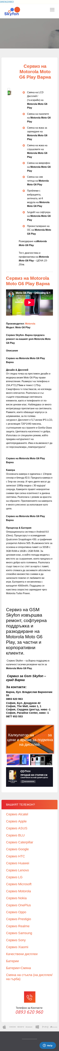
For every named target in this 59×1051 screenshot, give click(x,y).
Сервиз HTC (15, 856)
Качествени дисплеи (22, 954)
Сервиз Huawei (17, 863)
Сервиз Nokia (16, 898)
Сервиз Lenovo (17, 870)
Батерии (12, 961)
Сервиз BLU (15, 835)
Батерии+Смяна (18, 968)
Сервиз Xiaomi (17, 947)
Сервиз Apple (16, 821)
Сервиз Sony (16, 940)
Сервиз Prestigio (18, 919)
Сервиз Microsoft (18, 884)
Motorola (30, 323)
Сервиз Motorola (18, 891)
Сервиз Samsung (19, 933)
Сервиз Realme (17, 926)
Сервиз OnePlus (18, 905)
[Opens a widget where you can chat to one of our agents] (47, 1045)
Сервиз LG (14, 877)
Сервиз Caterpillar (19, 842)
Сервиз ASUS (16, 828)
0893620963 (7, 2)
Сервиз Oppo (16, 912)
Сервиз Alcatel (17, 814)
